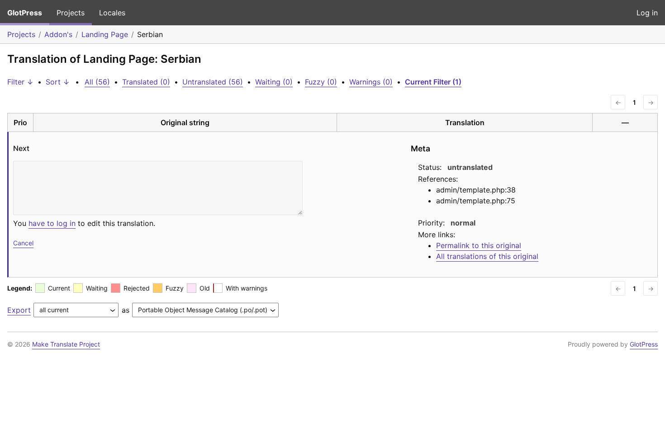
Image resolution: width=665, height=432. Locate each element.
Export (19, 310)
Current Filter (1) (433, 81)
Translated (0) (146, 81)
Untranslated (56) (212, 81)
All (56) (97, 81)
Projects (71, 12)
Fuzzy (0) (321, 81)
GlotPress (24, 12)
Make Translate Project (66, 344)
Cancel (23, 243)
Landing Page (104, 34)
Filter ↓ (20, 81)
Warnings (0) (371, 81)
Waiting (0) (274, 81)
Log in (647, 12)
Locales (112, 12)
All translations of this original (487, 256)
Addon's (58, 34)
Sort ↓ (58, 81)
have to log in (52, 223)
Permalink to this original (478, 245)
